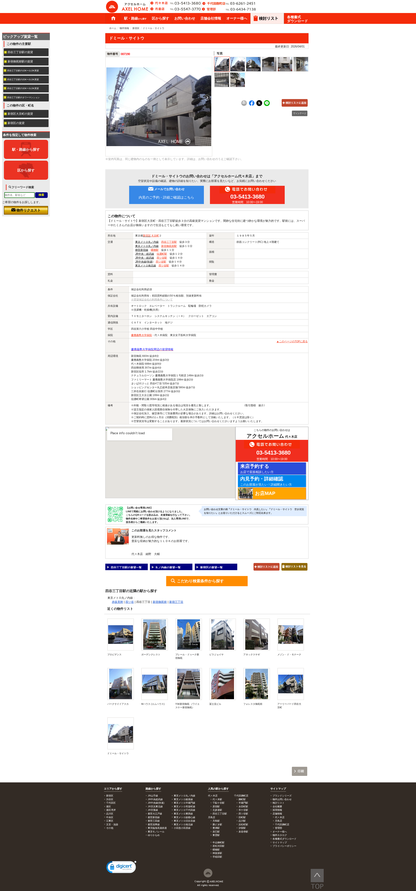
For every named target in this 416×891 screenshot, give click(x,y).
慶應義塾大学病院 (141, 335)
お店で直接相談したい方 (257, 468)
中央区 (109, 817)
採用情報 (277, 810)
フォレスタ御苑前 (252, 704)
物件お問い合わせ (282, 799)
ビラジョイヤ (216, 654)
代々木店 (279, 817)
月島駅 (216, 820)
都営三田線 (154, 820)
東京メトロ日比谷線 (184, 820)
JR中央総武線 (155, 799)
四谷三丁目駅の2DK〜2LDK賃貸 (23, 79)
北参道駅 (217, 810)
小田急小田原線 (182, 828)
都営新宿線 (141, 249)
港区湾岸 (111, 810)
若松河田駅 (218, 846)
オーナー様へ (236, 18)
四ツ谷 (129, 602)
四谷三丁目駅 (169, 241)
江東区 (109, 820)
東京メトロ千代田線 (184, 810)
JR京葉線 (153, 810)
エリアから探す (113, 788)
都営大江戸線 (155, 813)
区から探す (160, 18)
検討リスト (278, 802)
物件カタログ (280, 835)
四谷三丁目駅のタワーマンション (23, 97)
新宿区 (136, 28)
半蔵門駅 (243, 802)
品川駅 (242, 820)
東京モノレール (156, 831)
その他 (109, 828)
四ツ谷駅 (162, 257)
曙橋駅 (155, 249)
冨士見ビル (215, 704)
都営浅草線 (154, 824)
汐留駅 (242, 828)
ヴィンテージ (299, 113)
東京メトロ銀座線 (183, 799)
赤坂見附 (117, 602)
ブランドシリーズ (282, 795)
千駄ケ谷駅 (218, 802)
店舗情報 (277, 813)
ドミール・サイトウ (118, 753)
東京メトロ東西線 (183, 813)
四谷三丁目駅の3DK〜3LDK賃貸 (23, 88)
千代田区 (111, 802)
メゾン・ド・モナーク (289, 654)
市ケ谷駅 (243, 810)
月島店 (278, 820)
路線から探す (153, 788)
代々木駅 (217, 799)
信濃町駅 (162, 253)
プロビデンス (114, 654)
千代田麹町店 (282, 824)
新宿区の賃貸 (16, 123)
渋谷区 (109, 799)
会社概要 (277, 806)
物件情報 (124, 28)
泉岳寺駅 (243, 831)
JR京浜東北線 (155, 806)
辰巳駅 (216, 831)
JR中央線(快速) (144, 261)
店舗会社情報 (210, 18)
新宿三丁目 (176, 602)
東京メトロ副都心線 (184, 817)
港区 (108, 806)
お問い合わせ (184, 18)
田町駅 (242, 817)
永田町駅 (243, 806)
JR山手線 (153, 795)
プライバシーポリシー (284, 846)
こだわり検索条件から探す (200, 581)
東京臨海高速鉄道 (157, 828)
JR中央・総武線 (144, 253)
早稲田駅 (217, 856)
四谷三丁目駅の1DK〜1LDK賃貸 (23, 70)
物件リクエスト (28, 210)
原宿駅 (216, 806)
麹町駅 (242, 799)
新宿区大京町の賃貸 (20, 113)
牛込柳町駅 (218, 842)
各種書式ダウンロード (297, 19)
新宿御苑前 (160, 602)
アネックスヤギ (251, 654)
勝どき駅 (217, 824)
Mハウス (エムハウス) (153, 704)
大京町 (155, 235)
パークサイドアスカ (118, 704)
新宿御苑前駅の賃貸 (20, 61)
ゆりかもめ (154, 835)
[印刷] (244, 105)
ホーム (113, 18)
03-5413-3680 (247, 196)
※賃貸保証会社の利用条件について (152, 299)
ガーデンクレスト (150, 654)
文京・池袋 (112, 824)
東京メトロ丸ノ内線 (147, 241)
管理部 (278, 828)
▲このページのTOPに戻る (292, 341)
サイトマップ (278, 788)
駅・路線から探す (26, 149)
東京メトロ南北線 (145, 265)
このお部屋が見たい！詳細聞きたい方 (266, 481)
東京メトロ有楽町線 (184, 806)
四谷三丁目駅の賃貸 (20, 52)
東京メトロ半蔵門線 (184, 802)
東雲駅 (216, 835)
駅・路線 (135, 18)
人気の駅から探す (218, 788)
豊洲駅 (216, 828)
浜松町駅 (243, 824)
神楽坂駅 (217, 853)
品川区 (109, 813)
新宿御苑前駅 (169, 246)
